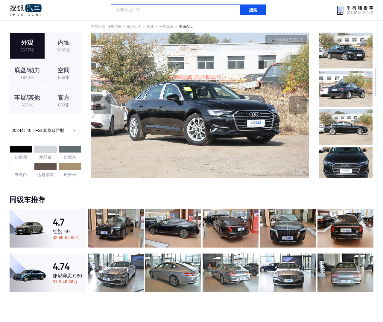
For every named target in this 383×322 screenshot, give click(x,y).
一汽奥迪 (166, 27)
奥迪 (150, 27)
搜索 (253, 9)
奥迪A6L (186, 27)
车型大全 (134, 27)
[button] (145, 105)
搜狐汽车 (26, 10)
